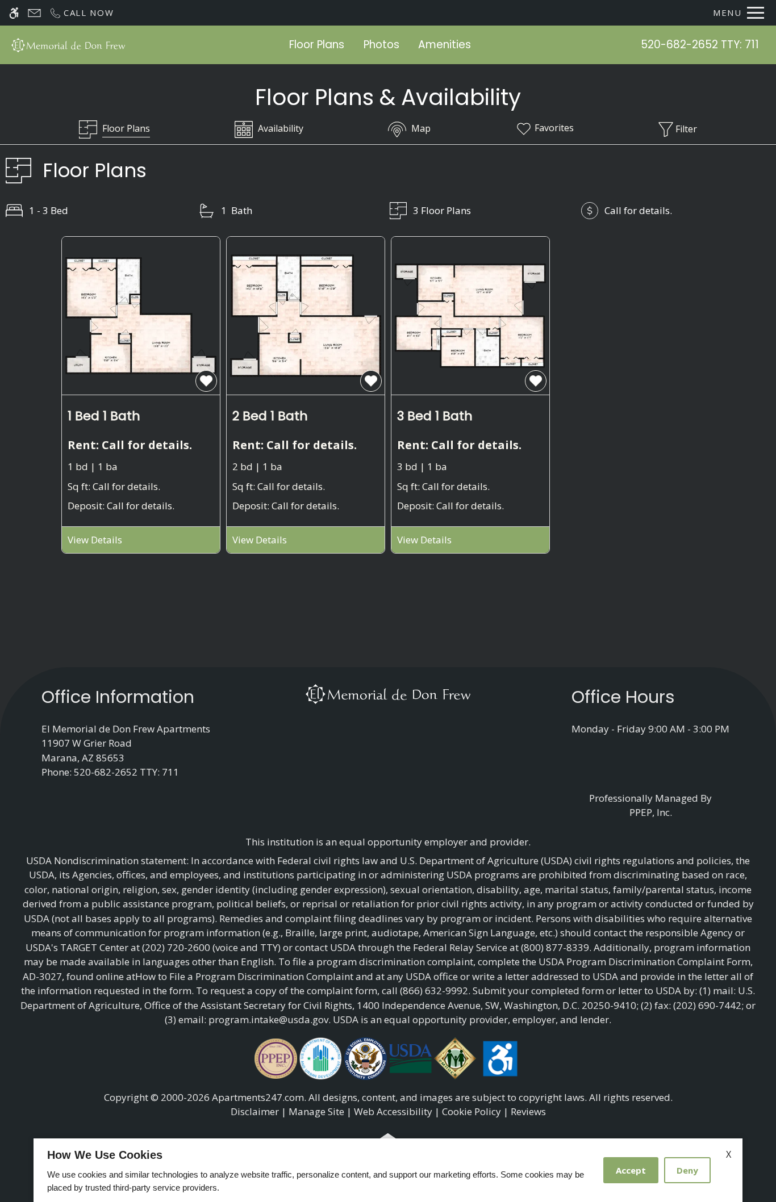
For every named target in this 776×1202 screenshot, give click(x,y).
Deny (687, 1170)
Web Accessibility (393, 1111)
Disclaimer (255, 1111)
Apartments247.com (258, 1097)
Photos (381, 44)
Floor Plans (316, 44)
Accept (631, 1170)
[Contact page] (34, 13)
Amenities (444, 44)
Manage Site (316, 1111)
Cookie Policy (471, 1111)
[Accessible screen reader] (14, 13)
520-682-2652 (700, 44)
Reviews (528, 1111)
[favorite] (206, 381)
